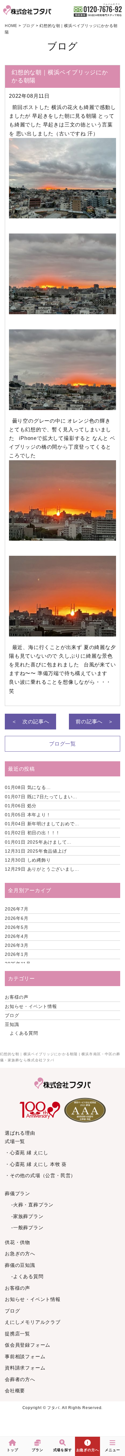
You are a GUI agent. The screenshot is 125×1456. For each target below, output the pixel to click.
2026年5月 (17, 927)
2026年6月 (17, 918)
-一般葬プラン (27, 1227)
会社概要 (15, 1390)
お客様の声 (17, 997)
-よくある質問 (27, 1276)
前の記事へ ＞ (94, 721)
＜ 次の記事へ (30, 721)
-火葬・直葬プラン (32, 1204)
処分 (21, 805)
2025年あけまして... (38, 842)
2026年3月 (17, 945)
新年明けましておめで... (42, 823)
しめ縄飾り (28, 860)
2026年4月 (17, 936)
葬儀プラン (17, 1193)
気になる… (28, 787)
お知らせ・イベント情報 (31, 1006)
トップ (12, 1450)
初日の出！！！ (32, 832)
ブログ (12, 1015)
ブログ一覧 (62, 743)
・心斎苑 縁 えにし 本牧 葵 (36, 1164)
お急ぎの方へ (20, 1253)
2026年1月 (17, 954)
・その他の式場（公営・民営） (40, 1175)
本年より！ (28, 814)
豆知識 (12, 1024)
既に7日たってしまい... (41, 796)
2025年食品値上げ (36, 851)
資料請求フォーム (25, 1367)
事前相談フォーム (25, 1356)
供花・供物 (17, 1242)
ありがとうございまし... (42, 869)
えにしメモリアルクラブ (33, 1322)
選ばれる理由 (20, 1133)
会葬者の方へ (20, 1379)
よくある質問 (24, 1033)
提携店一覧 (17, 1333)
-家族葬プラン (27, 1216)
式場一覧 (15, 1141)
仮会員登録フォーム (27, 1345)
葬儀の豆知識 (20, 1265)
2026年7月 (17, 908)
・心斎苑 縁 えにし (26, 1152)
